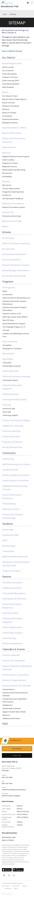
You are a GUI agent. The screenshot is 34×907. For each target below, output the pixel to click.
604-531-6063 (7, 777)
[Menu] (32, 3)
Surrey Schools (7, 883)
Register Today (17, 755)
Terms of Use (15, 886)
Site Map (24, 886)
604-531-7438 (7, 784)
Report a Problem (8, 840)
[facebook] (4, 875)
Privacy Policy (5, 886)
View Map (5, 770)
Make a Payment (17, 748)
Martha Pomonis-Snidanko (11, 796)
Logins (15, 888)
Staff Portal (8, 888)
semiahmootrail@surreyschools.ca (14, 790)
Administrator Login (9, 837)
